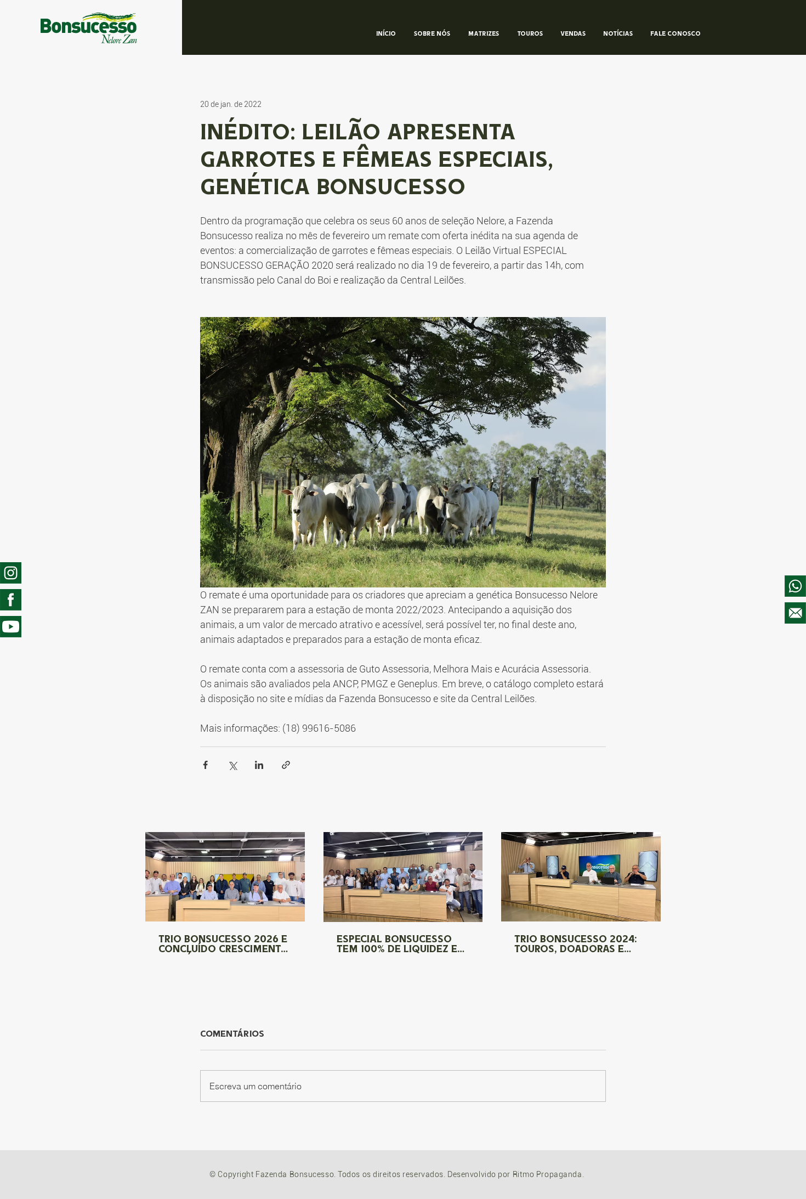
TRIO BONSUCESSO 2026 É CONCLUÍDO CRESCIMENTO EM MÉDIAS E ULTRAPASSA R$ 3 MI (223, 945)
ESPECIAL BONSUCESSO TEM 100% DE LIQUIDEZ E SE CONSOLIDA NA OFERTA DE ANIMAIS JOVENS (402, 945)
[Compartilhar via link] (286, 765)
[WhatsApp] (795, 586)
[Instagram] (10, 573)
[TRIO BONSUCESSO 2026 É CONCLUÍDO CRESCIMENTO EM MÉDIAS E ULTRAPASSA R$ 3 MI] (225, 876)
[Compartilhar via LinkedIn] (259, 765)
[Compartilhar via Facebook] (205, 765)
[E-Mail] (795, 613)
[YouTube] (10, 626)
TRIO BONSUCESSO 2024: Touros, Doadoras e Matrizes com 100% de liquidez (575, 945)
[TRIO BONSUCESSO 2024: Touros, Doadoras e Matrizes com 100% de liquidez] (581, 876)
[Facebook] (10, 599)
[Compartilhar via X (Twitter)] (232, 765)
